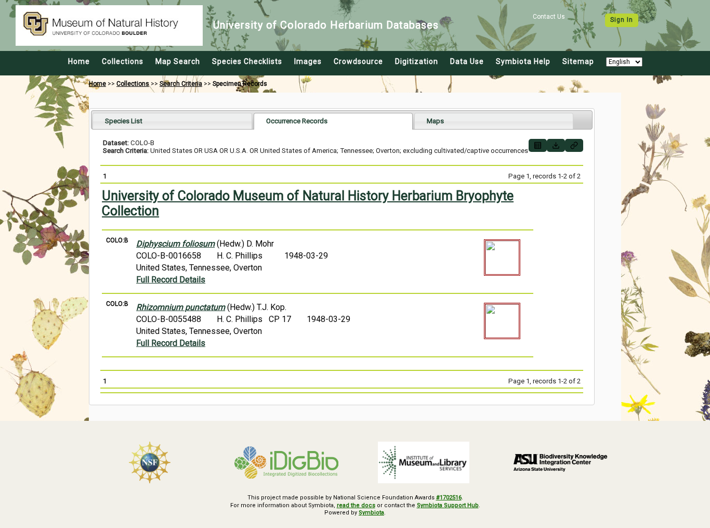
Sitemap (578, 61)
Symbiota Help (523, 61)
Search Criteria (181, 83)
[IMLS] (423, 462)
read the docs (356, 505)
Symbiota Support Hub (448, 505)
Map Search (177, 61)
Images (308, 61)
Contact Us (549, 16)
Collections (122, 61)
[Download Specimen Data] (556, 145)
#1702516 (449, 497)
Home (79, 61)
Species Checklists (247, 61)
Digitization (416, 61)
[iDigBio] (287, 462)
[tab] (172, 121)
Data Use (467, 61)
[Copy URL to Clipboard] (574, 145)
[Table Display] (538, 145)
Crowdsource (358, 61)
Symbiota (371, 512)
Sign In (621, 19)
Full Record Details (170, 280)
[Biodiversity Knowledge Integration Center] (561, 462)
